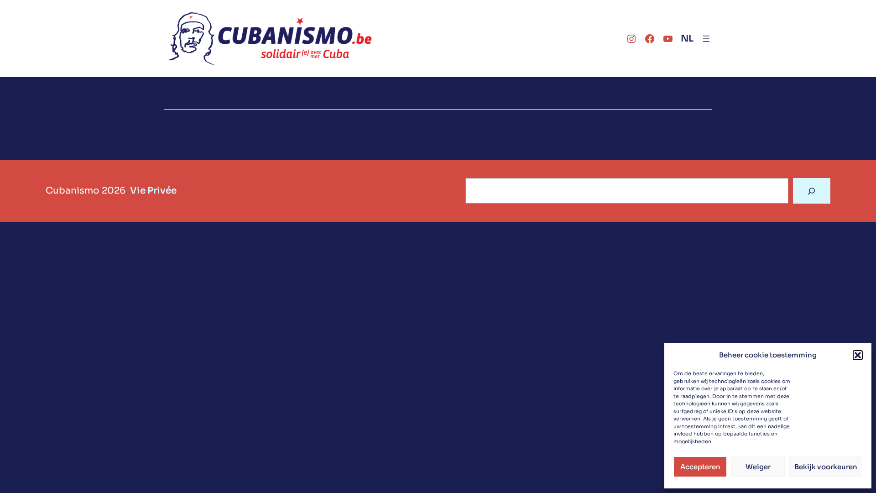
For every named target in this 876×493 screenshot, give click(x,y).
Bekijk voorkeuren (825, 466)
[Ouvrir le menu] (706, 38)
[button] (857, 355)
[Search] (811, 191)
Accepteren (700, 466)
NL (687, 38)
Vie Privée (153, 190)
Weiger (758, 466)
